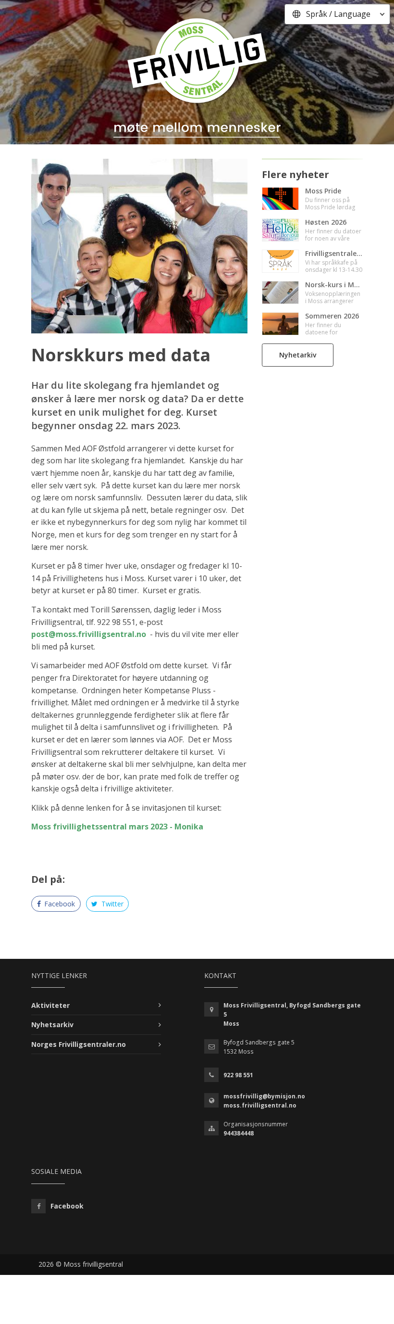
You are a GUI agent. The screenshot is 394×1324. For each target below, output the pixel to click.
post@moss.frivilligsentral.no (88, 634)
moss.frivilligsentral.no (259, 1105)
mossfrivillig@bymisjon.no (264, 1096)
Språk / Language (338, 14)
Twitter (111, 903)
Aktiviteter (50, 1005)
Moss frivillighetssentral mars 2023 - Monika (117, 826)
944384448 (238, 1133)
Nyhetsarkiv (52, 1024)
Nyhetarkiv (297, 354)
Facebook (58, 903)
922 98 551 (238, 1075)
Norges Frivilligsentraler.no (78, 1044)
